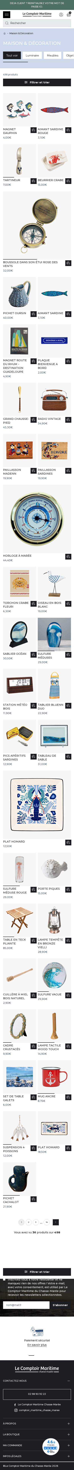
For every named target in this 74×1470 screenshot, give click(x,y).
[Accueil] (37, 14)
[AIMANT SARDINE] (54, 298)
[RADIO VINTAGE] (54, 404)
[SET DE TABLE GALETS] (19, 1083)
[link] (21, 1222)
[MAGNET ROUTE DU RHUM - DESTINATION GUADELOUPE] (19, 351)
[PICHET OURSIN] (19, 298)
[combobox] (37, 23)
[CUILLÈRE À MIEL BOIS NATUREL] (19, 981)
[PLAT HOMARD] (37, 809)
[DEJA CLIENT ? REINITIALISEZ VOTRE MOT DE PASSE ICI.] (37, 5)
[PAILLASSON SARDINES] (54, 457)
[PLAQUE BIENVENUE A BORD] (54, 349)
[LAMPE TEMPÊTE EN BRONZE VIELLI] (54, 929)
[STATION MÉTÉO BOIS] (19, 692)
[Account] (61, 14)
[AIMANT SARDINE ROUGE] (54, 116)
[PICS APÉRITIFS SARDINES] (19, 743)
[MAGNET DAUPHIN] (19, 116)
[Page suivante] (56, 1222)
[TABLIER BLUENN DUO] (54, 692)
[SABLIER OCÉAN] (19, 639)
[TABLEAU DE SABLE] (54, 743)
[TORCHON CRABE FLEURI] (19, 590)
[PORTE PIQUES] (54, 874)
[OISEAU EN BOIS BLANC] (54, 590)
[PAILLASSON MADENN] (19, 457)
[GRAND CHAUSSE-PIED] (19, 406)
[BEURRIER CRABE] (54, 165)
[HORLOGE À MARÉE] (37, 523)
